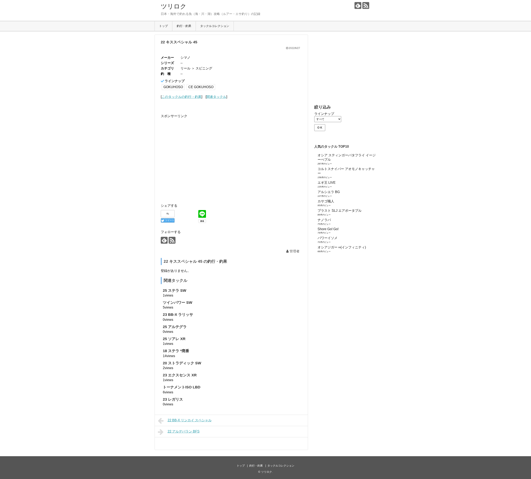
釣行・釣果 (184, 26)
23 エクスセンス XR (180, 375)
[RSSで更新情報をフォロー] (365, 5)
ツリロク (173, 6)
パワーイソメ (327, 238)
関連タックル (216, 96)
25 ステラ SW (174, 290)
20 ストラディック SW (182, 363)
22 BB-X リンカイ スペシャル (190, 420)
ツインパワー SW (177, 302)
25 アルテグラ (175, 327)
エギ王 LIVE (327, 182)
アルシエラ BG (329, 192)
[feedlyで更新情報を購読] (357, 5)
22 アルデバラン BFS (184, 431)
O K (319, 127)
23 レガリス (173, 399)
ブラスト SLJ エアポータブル (340, 210)
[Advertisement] (195, 162)
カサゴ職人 (326, 201)
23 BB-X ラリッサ (178, 314)
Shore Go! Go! (328, 229)
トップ (163, 26)
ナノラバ (324, 220)
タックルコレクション (214, 26)
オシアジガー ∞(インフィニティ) (342, 247)
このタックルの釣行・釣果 (181, 96)
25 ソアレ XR (174, 339)
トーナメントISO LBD (181, 387)
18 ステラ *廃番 (176, 351)
